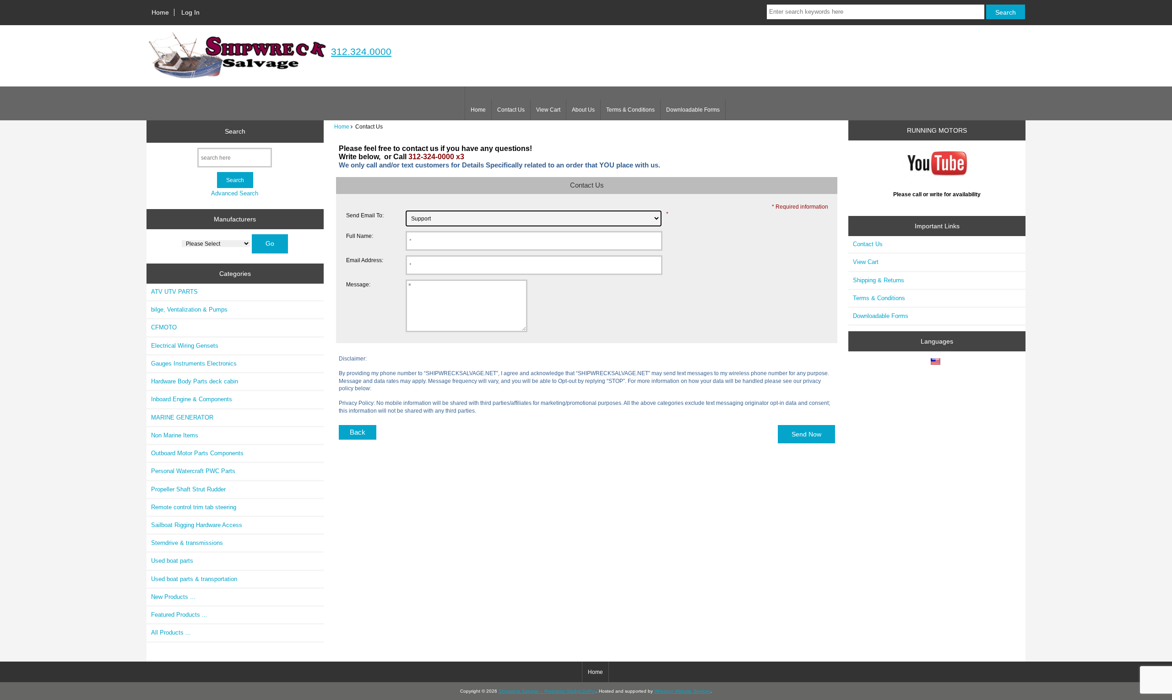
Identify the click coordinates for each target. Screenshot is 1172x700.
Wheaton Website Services (682, 691)
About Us (583, 110)
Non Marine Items (174, 435)
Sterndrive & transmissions (187, 542)
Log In (190, 12)
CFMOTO (164, 327)
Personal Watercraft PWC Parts (193, 471)
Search (235, 131)
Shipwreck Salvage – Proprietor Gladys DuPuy (547, 691)
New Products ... (173, 596)
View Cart (548, 110)
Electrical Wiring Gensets (184, 345)
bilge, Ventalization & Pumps (189, 309)
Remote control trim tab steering (193, 507)
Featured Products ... (179, 614)
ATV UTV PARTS (174, 291)
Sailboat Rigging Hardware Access (196, 525)
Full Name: (359, 236)
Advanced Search (234, 193)
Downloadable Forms (693, 110)
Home (160, 12)
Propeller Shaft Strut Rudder (188, 489)
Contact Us (511, 110)
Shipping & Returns (878, 280)
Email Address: (364, 260)
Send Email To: (365, 215)
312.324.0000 (361, 51)
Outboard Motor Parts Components (197, 453)
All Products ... (171, 632)
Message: (358, 284)
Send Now (806, 434)
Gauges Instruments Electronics (194, 363)
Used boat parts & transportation (194, 579)
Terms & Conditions (630, 110)
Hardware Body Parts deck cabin (194, 381)
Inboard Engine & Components (191, 399)
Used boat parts (172, 560)
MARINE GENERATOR (182, 417)
